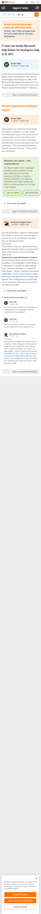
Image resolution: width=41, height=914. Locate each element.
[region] (20, 894)
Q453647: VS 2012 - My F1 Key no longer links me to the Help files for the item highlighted (20, 277)
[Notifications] (37, 2)
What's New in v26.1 (16, 168)
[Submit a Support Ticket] (36, 14)
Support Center (20, 8)
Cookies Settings (20, 907)
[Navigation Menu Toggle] (3, 8)
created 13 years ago (20, 66)
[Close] (36, 878)
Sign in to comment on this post (25, 95)
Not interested (32, 193)
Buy (27, 2)
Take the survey (13, 193)
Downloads (7, 243)
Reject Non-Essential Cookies (20, 901)
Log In (33, 2)
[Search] (37, 8)
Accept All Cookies (20, 895)
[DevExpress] (9, 2)
